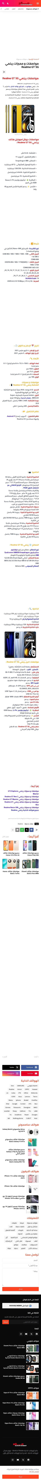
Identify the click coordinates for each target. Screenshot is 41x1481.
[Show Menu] (38, 3)
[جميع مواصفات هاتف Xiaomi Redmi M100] (32, 1379)
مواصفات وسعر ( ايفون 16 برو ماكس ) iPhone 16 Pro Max (14, 1197)
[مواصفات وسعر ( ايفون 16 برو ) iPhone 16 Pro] (32, 1209)
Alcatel (26, 1100)
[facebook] (37, 1334)
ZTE (19, 1092)
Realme (20, 824)
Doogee (34, 1114)
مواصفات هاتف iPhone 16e (14, 1186)
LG (7, 1092)
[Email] (17, 830)
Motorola (34, 1092)
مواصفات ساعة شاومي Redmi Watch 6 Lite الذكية (15, 1357)
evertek (7, 1111)
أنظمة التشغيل (10, 1230)
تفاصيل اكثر (35, 1471)
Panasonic (17, 1107)
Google (14, 1103)
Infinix (26, 1092)
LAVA (35, 1111)
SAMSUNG (20, 1085)
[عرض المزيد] (13, 830)
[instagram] (21, 1334)
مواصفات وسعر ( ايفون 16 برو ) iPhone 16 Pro (14, 1207)
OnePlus (34, 1100)
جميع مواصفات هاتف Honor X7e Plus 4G (11, 854)
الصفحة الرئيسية (33, 59)
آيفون (13, 8)
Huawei (34, 1089)
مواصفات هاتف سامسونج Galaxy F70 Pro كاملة (15, 1140)
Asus (20, 1096)
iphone (18, 1100)
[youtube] (26, 1334)
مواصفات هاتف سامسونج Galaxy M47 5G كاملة (15, 1161)
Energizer (27, 1107)
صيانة (9, 1248)
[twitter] (31, 1334)
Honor (19, 1089)
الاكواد (20, 1233)
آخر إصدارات (8, 1241)
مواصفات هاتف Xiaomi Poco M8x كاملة (30, 872)
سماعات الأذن (32, 1248)
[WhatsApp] (22, 830)
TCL (30, 1111)
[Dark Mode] (8, 3)
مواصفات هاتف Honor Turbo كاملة (11, 872)
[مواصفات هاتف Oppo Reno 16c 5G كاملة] (32, 1426)
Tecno (35, 1096)
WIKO (35, 1107)
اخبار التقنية (14, 1237)
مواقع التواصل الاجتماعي (29, 1237)
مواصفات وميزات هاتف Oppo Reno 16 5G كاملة (14, 1414)
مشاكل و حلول (32, 1226)
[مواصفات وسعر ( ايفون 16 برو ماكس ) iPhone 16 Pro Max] (32, 1199)
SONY (13, 1096)
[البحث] (3, 3)
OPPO (27, 1089)
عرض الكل (5, 836)
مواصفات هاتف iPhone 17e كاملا (14, 1177)
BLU (36, 1103)
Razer (27, 1114)
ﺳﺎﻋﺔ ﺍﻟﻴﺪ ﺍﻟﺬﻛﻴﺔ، (31, 1230)
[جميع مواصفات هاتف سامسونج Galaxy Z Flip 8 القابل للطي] (32, 1152)
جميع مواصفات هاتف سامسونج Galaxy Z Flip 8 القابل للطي (15, 1152)
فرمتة (22, 1222)
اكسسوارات (33, 1244)
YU (11, 1114)
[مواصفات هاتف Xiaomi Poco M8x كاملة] (30, 863)
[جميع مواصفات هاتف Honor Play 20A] (30, 845)
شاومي (6, 8)
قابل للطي (18, 1241)
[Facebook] (31, 830)
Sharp (15, 1111)
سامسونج (21, 8)
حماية (16, 1248)
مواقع (16, 1244)
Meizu (11, 1100)
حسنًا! (20, 1476)
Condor (23, 1103)
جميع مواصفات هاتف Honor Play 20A (30, 854)
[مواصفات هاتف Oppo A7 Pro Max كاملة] (32, 1395)
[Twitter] (27, 830)
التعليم (23, 1248)
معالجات (24, 1244)
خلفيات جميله (20, 1226)
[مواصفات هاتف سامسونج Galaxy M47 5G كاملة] (32, 1163)
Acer (35, 1118)
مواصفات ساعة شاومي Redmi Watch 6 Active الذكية (14, 1367)
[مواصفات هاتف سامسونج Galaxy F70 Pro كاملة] (32, 1142)
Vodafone (18, 1114)
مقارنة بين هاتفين (31, 1233)
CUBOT (28, 1118)
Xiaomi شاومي (32, 1085)
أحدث (35, 1057)
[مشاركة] (4, 72)
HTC (30, 1103)
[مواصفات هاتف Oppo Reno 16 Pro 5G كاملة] (32, 1406)
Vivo (12, 1085)
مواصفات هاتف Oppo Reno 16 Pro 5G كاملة (14, 1404)
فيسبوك (28, 1241)
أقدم (5, 1057)
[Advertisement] (20, 34)
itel (9, 1118)
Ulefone (22, 1111)
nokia (13, 1092)
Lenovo (27, 1096)
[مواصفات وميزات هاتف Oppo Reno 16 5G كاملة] (32, 1416)
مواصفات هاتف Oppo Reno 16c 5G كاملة (15, 1424)
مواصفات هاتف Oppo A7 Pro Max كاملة (14, 1394)
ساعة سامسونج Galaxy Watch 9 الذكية (14, 1130)
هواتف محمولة (21, 59)
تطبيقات (14, 1222)
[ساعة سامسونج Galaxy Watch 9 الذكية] (32, 1132)
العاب (35, 1241)
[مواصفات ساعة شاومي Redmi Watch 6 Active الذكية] (32, 1369)
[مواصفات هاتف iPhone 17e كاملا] (32, 1179)
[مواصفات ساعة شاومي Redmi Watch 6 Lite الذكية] (32, 1359)
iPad (7, 1103)
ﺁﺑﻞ (6, 1237)
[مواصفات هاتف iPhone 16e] (32, 1189)
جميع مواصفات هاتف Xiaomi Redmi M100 (14, 1377)
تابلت (10, 1226)
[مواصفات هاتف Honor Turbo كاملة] (10, 863)
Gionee (7, 1107)
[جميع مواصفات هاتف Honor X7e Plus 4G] (10, 845)
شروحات (20, 1230)
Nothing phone (18, 1118)
